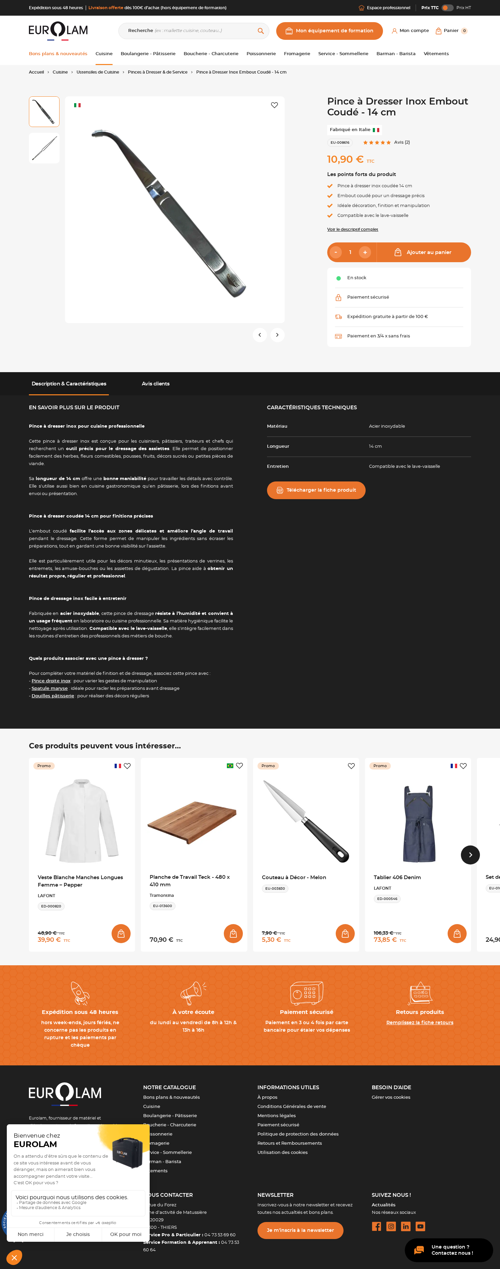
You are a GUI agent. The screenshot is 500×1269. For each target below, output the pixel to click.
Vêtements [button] (436, 54)
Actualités (384, 1205)
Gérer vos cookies (391, 1097)
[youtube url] (420, 1226)
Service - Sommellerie (167, 1153)
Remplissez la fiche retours (419, 1022)
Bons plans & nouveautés (171, 1097)
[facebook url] (376, 1226)
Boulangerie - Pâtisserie (170, 1116)
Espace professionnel (388, 8)
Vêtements (155, 1171)
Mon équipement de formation (334, 31)
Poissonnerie (157, 1134)
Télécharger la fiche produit (321, 490)
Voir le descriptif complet (352, 229)
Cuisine (151, 1107)
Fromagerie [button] (297, 54)
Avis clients (155, 383)
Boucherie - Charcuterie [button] (211, 54)
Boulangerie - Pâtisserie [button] (148, 54)
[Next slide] (470, 854)
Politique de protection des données (298, 1134)
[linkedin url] (406, 1226)
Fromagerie (156, 1143)
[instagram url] (391, 1226)
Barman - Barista (162, 1162)
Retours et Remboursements (289, 1143)
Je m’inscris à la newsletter (300, 1230)
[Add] (365, 252)
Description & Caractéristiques (69, 383)
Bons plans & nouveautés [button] (58, 54)
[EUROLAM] (58, 30)
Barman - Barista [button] (396, 54)
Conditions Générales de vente (291, 1107)
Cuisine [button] (104, 54)
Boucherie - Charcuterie (169, 1125)
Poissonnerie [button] (261, 54)
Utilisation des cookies (282, 1153)
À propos (267, 1097)
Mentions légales (276, 1116)
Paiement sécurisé (278, 1125)
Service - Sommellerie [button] (343, 54)
